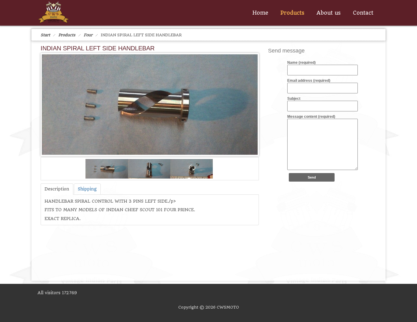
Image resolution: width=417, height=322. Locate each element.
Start (45, 35)
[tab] (57, 189)
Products (66, 35)
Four (88, 35)
